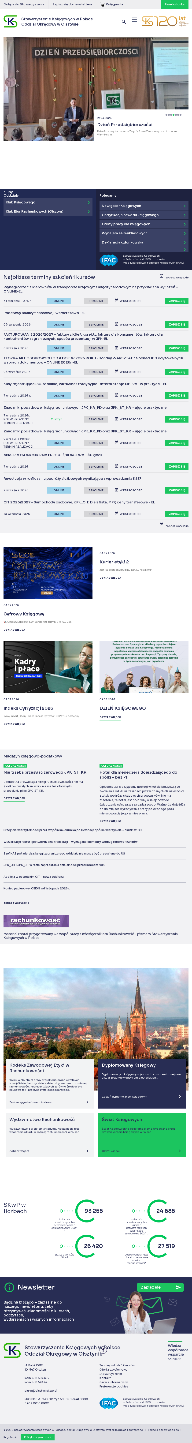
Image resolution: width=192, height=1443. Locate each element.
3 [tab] (171, 115)
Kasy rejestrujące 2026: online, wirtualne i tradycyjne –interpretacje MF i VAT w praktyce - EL (85, 384)
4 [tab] (173, 115)
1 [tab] (166, 115)
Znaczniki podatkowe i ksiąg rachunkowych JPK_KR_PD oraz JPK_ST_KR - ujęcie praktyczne (85, 407)
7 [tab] (180, 115)
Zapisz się (177, 301)
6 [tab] (178, 115)
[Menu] (134, 20)
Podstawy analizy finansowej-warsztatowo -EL (44, 313)
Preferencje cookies (114, 1386)
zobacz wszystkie (16, 902)
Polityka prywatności (37, 1437)
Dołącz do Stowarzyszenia (24, 4)
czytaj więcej (14, 798)
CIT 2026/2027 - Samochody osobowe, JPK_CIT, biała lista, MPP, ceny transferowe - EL (79, 502)
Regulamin (11, 1437)
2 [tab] (169, 115)
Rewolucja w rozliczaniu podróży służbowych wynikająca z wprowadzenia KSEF (72, 478)
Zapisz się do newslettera (72, 4)
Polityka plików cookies (163, 1430)
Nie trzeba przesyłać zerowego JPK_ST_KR (45, 772)
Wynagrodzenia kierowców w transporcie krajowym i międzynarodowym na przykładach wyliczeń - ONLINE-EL (91, 289)
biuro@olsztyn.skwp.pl (41, 1390)
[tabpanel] (96, 83)
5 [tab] (176, 115)
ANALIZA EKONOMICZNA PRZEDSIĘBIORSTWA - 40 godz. (53, 455)
